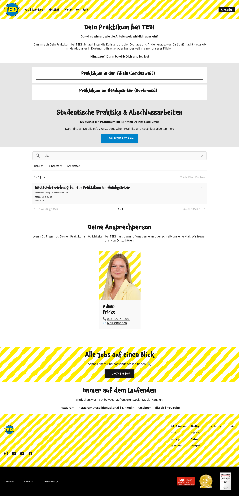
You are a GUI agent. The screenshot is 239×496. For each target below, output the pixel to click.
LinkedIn (128, 408)
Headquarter (176, 446)
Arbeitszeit (73, 166)
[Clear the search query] (202, 156)
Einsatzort (55, 166)
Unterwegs (175, 439)
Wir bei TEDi (72, 9)
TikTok (159, 408)
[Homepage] (12, 9)
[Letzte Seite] (205, 209)
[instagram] (6, 453)
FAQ (85, 9)
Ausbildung (195, 433)
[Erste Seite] (34, 209)
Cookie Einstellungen (50, 481)
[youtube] (22, 453)
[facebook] (30, 453)
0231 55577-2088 (118, 319)
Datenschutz (28, 481)
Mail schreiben (117, 323)
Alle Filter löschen (194, 177)
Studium (194, 439)
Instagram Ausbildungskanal (98, 408)
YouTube (173, 408)
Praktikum (195, 446)
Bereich (38, 166)
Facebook (144, 408)
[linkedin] (14, 453)
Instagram (67, 408)
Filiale (173, 433)
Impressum (9, 481)
